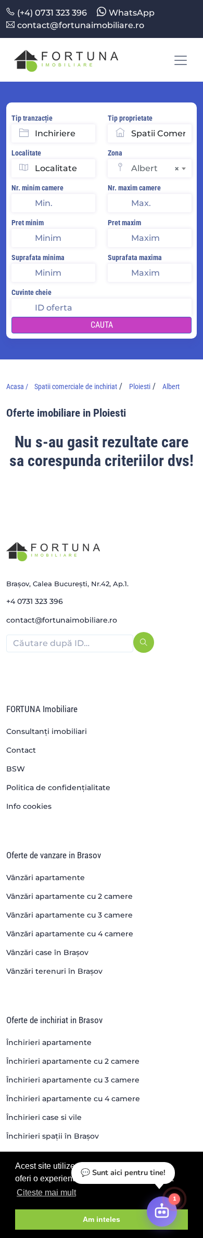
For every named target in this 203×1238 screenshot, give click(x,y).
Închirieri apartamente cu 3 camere (72, 1080)
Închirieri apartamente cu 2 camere (72, 1061)
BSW (15, 768)
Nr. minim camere (37, 188)
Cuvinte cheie (31, 292)
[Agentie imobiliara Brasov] (66, 60)
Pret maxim (124, 222)
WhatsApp (132, 13)
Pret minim (27, 222)
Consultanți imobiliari (46, 731)
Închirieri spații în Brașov (52, 1136)
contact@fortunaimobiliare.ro (80, 25)
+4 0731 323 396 (34, 601)
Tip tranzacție (32, 118)
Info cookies (29, 806)
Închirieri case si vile (44, 1117)
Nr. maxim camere (134, 188)
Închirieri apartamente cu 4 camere (73, 1098)
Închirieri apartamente (49, 1042)
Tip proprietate (130, 118)
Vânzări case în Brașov (47, 952)
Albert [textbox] (155, 168)
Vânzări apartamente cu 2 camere (69, 896)
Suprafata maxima (135, 257)
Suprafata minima (38, 257)
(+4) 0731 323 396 (52, 13)
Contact (21, 750)
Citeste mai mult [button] (46, 1192)
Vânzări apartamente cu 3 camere (69, 915)
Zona (115, 153)
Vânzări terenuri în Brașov (54, 971)
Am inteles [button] (101, 1219)
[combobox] (161, 168)
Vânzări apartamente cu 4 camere (69, 933)
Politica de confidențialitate (58, 787)
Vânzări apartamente (45, 877)
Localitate (26, 153)
